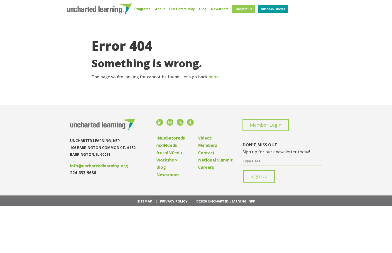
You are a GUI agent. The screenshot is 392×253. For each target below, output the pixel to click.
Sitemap (144, 201)
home (214, 77)
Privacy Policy (174, 201)
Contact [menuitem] (206, 152)
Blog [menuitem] (202, 9)
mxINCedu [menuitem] (166, 145)
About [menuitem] (160, 9)
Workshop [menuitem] (166, 160)
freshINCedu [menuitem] (169, 152)
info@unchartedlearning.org (99, 166)
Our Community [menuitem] (182, 9)
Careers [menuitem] (206, 167)
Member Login (266, 125)
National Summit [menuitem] (215, 160)
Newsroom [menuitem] (220, 9)
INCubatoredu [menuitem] (170, 138)
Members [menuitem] (207, 145)
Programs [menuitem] (142, 9)
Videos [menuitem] (205, 138)
